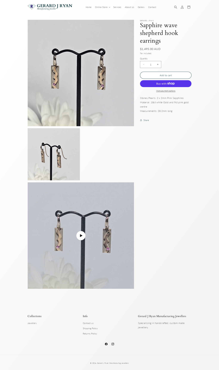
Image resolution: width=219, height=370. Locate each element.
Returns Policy (90, 333)
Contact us (88, 323)
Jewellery (32, 323)
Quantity (144, 58)
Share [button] (146, 120)
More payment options (165, 90)
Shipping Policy (90, 328)
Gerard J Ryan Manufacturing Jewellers (113, 363)
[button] (102, 7)
